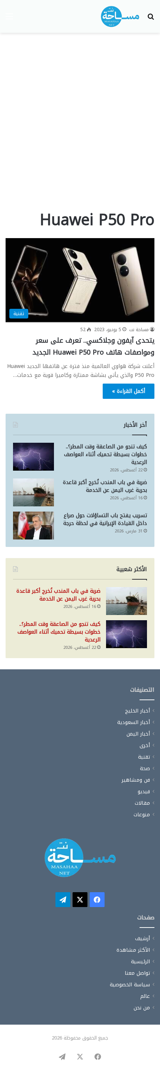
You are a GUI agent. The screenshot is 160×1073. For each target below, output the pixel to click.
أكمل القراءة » (128, 391)
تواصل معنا (137, 973)
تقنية (144, 757)
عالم (145, 996)
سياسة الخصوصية (130, 984)
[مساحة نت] (120, 16)
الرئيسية (140, 961)
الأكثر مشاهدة (133, 950)
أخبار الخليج (137, 711)
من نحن (142, 1007)
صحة (145, 768)
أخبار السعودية (133, 722)
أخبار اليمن (138, 734)
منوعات (142, 815)
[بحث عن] (150, 19)
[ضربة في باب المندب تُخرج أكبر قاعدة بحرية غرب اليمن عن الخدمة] (33, 492)
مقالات (142, 803)
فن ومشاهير (136, 780)
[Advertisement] (80, 124)
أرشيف (142, 938)
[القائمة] (9, 19)
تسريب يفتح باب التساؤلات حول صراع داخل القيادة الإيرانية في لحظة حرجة (105, 519)
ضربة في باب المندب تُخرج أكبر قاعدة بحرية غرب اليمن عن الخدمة (105, 486)
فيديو (144, 791)
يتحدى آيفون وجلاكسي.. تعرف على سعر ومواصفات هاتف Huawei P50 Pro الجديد (93, 346)
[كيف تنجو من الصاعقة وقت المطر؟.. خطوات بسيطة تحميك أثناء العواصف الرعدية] (33, 457)
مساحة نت (139, 330)
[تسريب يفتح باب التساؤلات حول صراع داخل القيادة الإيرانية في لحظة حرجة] (33, 525)
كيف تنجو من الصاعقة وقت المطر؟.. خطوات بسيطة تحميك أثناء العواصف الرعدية (105, 454)
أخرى (145, 745)
